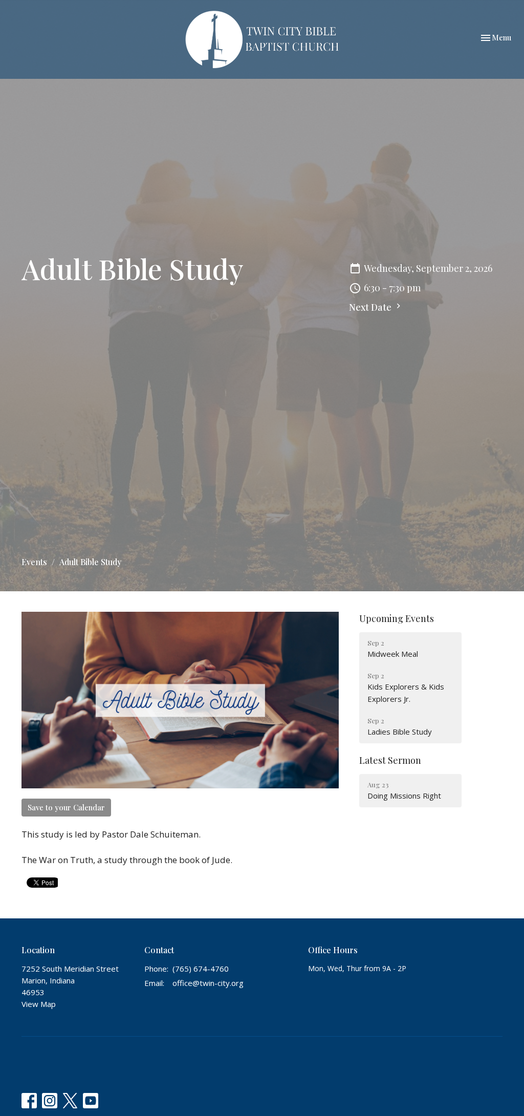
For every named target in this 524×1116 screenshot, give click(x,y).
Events (34, 561)
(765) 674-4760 (200, 968)
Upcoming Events (396, 618)
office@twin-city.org (208, 983)
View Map (38, 1004)
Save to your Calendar (66, 807)
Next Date (371, 307)
